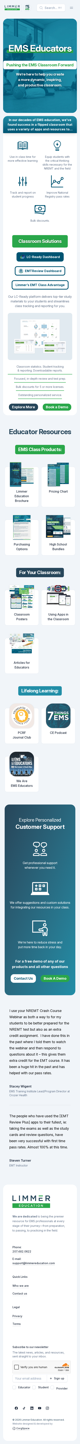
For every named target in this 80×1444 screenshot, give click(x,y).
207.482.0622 (21, 1251)
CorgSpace (23, 1428)
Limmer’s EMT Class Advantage (40, 285)
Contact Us (23, 978)
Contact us (19, 1293)
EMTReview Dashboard (43, 271)
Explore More (23, 407)
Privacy (17, 1316)
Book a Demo (57, 407)
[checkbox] (14, 1387)
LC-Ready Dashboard (43, 257)
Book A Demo (55, 978)
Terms (16, 1323)
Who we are (20, 1285)
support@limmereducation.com (33, 1263)
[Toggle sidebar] (71, 8)
